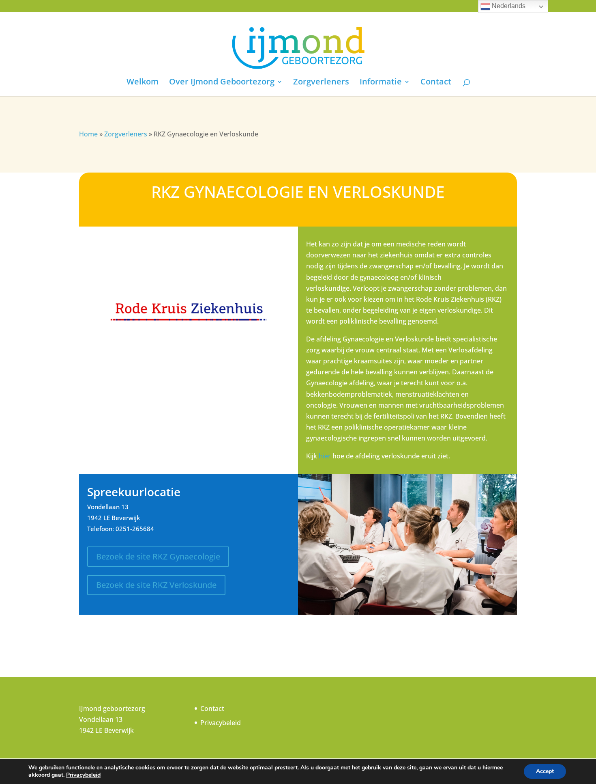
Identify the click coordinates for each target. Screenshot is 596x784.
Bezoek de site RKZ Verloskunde (156, 584)
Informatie (381, 83)
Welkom (142, 83)
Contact (435, 83)
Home (88, 134)
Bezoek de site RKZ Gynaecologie (158, 556)
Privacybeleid (220, 722)
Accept (545, 771)
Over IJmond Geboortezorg (221, 83)
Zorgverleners (321, 83)
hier (325, 455)
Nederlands (507, 5)
